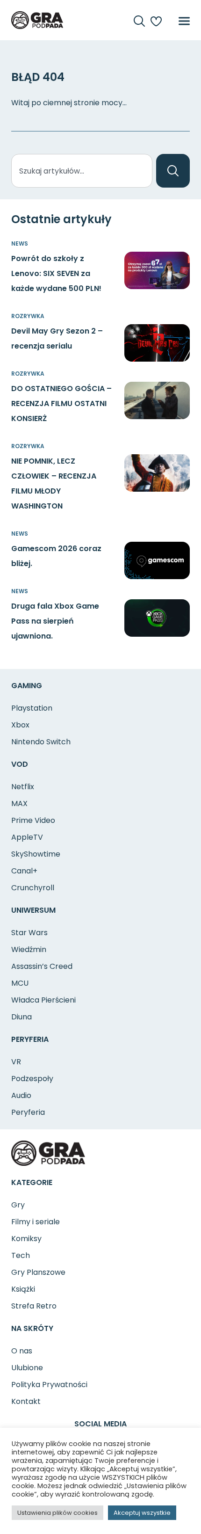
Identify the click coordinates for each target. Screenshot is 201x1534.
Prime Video (33, 820)
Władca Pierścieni (43, 1000)
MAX (19, 803)
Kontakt (26, 1401)
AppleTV (27, 837)
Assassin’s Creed (41, 966)
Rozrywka (27, 316)
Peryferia (28, 1112)
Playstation (31, 708)
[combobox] (81, 171)
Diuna (21, 1016)
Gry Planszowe (38, 1272)
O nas (21, 1350)
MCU (20, 983)
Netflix (22, 786)
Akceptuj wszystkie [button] (142, 1512)
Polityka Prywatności (49, 1384)
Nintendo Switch (41, 741)
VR (16, 1061)
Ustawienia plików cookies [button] (57, 1512)
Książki (23, 1289)
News (19, 243)
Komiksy (26, 1238)
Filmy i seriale (35, 1221)
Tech (20, 1255)
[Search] (173, 171)
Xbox (20, 725)
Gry (18, 1205)
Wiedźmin (28, 949)
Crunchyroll (32, 887)
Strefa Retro (34, 1306)
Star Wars (29, 932)
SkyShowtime (35, 854)
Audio (21, 1095)
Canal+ (24, 870)
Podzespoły (32, 1078)
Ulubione (27, 1367)
